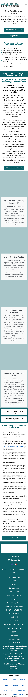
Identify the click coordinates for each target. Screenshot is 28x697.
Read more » (14, 650)
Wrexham (6, 685)
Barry (23, 685)
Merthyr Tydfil (21, 690)
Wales (11, 675)
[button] (25, 4)
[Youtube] (16, 564)
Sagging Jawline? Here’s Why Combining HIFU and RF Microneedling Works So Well (14, 656)
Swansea (22, 679)
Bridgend (15, 685)
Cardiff (5, 679)
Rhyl (12, 690)
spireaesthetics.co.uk (19, 694)
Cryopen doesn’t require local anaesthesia (14, 446)
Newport (13, 679)
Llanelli (5, 690)
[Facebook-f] (12, 564)
